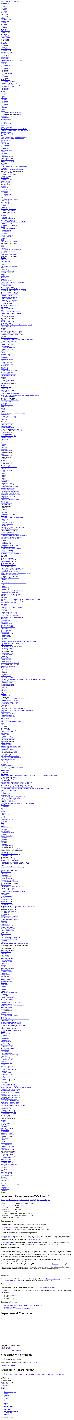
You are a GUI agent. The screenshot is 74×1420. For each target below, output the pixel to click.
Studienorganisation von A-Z (9, 612)
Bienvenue (4, 125)
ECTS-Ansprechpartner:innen (9, 1015)
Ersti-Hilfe (4, 604)
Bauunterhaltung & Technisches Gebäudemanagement (16, 325)
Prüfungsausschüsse (6, 645)
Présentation (4, 14)
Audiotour (4, 27)
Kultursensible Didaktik (7, 1157)
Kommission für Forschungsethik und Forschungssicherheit (18, 906)
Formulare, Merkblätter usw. (9, 326)
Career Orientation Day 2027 (9, 713)
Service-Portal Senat (6, 362)
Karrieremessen (5, 712)
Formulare (4, 669)
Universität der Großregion (8, 436)
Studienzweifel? (5, 635)
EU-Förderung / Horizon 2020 (9, 1103)
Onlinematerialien (6, 806)
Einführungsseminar (6, 1014)
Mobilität (3, 813)
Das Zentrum (4, 233)
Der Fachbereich (5, 80)
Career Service (5, 705)
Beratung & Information (7, 950)
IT (5, 1397)
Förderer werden (5, 687)
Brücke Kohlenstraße (7, 405)
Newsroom (4, 894)
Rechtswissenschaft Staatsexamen (10, 494)
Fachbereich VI (5, 145)
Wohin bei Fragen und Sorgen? (9, 602)
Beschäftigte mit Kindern (8, 220)
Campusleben (4, 447)
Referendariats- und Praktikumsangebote (12, 138)
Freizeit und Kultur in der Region (10, 1089)
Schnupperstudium (6, 542)
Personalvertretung (6, 194)
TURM (3, 352)
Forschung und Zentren (7, 86)
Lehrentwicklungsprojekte (8, 759)
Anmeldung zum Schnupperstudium (11, 553)
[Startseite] (10, 1)
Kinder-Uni (4, 507)
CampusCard (4, 774)
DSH (2, 240)
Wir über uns (4, 191)
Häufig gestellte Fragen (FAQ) (9, 1090)
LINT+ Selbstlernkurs (7, 1162)
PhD (2, 581)
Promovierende (5, 955)
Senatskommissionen (7, 364)
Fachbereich (4, 71)
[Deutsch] (4, 1177)
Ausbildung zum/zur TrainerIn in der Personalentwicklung (17, 787)
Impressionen (4, 47)
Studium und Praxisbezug (8, 716)
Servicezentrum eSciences (8, 228)
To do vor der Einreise (7, 1045)
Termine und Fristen (6, 1043)
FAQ (2, 584)
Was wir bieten (5, 315)
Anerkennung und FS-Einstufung (10, 85)
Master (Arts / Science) (7, 490)
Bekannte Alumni (6, 426)
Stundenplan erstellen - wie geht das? (11, 607)
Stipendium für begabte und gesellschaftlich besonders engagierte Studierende (23, 679)
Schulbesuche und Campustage (9, 534)
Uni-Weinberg (5, 44)
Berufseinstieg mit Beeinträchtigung (11, 721)
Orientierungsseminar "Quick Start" (11, 1002)
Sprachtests (4, 238)
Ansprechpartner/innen (7, 287)
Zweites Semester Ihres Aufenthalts (11, 1022)
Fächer (3, 94)
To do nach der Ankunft (7, 1046)
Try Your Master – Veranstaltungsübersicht (13, 699)
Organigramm (5, 21)
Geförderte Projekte (6, 432)
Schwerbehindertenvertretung (9, 199)
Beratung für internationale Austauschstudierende (15, 1019)
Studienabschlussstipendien (8, 1004)
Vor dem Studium (6, 261)
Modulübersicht (8, 1227)
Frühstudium (4, 525)
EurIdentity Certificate (7, 1128)
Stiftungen (4, 873)
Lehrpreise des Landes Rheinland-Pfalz (12, 757)
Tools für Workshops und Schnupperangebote (14, 535)
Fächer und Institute (6, 73)
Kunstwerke (4, 34)
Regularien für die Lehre (8, 739)
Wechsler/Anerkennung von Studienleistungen (14, 137)
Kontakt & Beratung (6, 878)
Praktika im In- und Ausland (15, 1280)
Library (6, 1393)
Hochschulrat (4, 365)
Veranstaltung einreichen (8, 514)
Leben (2, 808)
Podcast (3, 26)
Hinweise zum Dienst (7, 558)
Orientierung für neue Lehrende (10, 748)
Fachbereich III (5, 88)
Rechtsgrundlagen (6, 132)
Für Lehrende (4, 1126)
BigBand (3, 826)
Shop (5, 1400)
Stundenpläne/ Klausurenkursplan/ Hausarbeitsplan (15, 130)
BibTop (3, 408)
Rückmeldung (5, 632)
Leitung (3, 274)
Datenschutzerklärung (7, 1175)
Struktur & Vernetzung (7, 930)
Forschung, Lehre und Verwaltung (10, 1095)
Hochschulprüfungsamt (35, 1239)
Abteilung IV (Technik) (7, 316)
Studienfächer (5, 498)
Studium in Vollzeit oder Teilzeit (10, 499)
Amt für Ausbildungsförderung (9, 292)
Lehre (2, 723)
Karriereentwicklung (6, 961)
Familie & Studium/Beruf (8, 210)
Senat (2, 361)
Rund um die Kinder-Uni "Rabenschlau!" (12, 517)
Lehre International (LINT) (8, 1149)
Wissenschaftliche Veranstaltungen (10, 854)
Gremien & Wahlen (6, 354)
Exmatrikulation (5, 622)
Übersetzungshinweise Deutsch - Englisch (13, 1105)
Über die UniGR (5, 1115)
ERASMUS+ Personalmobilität (10, 1102)
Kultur (2, 823)
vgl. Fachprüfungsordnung (52, 1279)
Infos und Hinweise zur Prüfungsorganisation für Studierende (18, 641)
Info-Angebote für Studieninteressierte (11, 537)
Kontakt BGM (5, 178)
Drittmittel (3, 279)
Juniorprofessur (5, 974)
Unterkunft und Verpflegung (9, 1086)
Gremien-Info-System (7, 359)
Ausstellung (4, 29)
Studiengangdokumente (7, 744)
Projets (3, 1139)
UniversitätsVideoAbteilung (9, 251)
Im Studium (4, 116)
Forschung (4, 99)
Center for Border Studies (8, 1117)
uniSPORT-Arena (6, 403)
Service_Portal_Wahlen (7, 380)
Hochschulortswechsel (7, 625)
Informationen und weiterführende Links (12, 886)
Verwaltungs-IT (5, 346)
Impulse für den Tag (6, 176)
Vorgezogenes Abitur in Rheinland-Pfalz (12, 568)
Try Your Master (5, 695)
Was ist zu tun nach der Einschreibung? (12, 591)
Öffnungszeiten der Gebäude (9, 628)
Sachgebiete (4, 307)
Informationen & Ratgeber (8, 911)
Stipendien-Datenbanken (8, 681)
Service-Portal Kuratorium (8, 374)
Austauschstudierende (7, 1009)
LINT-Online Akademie (7, 1152)
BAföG (3, 135)
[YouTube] (7, 1418)
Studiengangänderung (7, 623)
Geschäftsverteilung (6, 52)
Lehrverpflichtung (6, 743)
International (4, 986)
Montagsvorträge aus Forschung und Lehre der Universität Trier (19, 803)
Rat (2, 935)
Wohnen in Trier (5, 1033)
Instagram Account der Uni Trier (10, 538)
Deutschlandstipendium (7, 427)
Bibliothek (4, 163)
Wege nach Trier (5, 994)
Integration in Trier (6, 1108)
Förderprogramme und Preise (9, 751)
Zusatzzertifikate (5, 501)
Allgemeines (4, 192)
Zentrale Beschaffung (7, 284)
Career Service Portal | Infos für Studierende (13, 708)
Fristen (3, 586)
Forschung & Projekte (7, 156)
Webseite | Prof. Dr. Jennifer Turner (11, 1350)
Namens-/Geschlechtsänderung (9, 615)
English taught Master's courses (10, 491)
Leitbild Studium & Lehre (8, 738)
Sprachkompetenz (6, 1161)
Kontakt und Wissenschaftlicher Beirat (12, 1092)
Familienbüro (4, 168)
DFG (2, 868)
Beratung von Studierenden (8, 1159)
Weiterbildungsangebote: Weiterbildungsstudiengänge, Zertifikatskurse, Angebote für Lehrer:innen (29, 775)
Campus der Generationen (8, 790)
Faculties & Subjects (10, 1392)
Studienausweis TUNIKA (8, 633)
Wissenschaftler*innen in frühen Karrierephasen (14, 943)
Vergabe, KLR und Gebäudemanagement (12, 282)
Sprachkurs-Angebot (7, 235)
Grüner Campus (5, 31)
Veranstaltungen (5, 984)
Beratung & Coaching (7, 259)
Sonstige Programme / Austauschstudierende (13, 583)
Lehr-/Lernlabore (5, 780)
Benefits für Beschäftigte (8, 308)
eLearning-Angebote (7, 917)
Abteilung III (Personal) (7, 302)
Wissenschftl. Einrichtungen (9, 266)
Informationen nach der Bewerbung (11, 1023)
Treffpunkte (4, 829)
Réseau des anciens (6, 419)
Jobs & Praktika (5, 831)
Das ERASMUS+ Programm (9, 1099)
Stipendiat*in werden (7, 689)
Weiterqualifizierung (6, 952)
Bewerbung (4, 555)
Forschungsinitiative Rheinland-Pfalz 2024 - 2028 (15, 862)
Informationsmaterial (6, 1107)
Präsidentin (4, 62)
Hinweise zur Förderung (8, 859)
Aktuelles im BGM (6, 173)
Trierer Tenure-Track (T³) (8, 929)
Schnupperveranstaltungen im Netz (11, 548)
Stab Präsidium (5, 54)
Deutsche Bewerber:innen (8, 565)
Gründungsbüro (5, 181)
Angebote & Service (6, 204)
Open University (5, 805)
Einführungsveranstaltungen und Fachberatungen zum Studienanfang (20, 599)
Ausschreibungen (6, 285)
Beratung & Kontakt (6, 1007)
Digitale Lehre (5, 734)
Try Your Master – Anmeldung (9, 700)
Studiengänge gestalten (7, 749)
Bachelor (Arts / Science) (8, 488)
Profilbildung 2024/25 (7, 19)
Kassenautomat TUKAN (8, 627)
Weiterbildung (5, 770)
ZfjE (2, 120)
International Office (6, 295)
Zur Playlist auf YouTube (8, 1365)
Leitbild (3, 18)
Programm (4, 512)
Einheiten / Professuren (7, 150)
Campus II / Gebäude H (7, 390)
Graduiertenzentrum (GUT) (8, 908)
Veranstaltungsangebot (7, 715)
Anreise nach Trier (6, 465)
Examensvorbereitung (7, 127)
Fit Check (3, 694)
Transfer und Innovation (7, 344)
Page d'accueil (5, 6)
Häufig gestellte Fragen (7, 134)
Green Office (4, 42)
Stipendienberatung (6, 682)
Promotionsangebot (6, 1053)
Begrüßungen (4, 597)
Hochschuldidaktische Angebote (10, 730)
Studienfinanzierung (6, 659)
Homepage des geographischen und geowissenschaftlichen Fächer (23, 1305)
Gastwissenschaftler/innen (8, 1066)
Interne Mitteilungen (6, 455)
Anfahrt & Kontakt (6, 462)
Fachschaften (4, 248)
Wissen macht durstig (7, 550)
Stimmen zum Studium (7, 423)
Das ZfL (3, 258)
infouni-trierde (5, 1385)
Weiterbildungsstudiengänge (9, 777)
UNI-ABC (4, 605)
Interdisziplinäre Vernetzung (9, 939)
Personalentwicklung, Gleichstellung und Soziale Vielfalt (17, 339)
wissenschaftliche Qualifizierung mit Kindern (13, 222)
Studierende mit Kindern (8, 218)
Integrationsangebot (6, 1041)
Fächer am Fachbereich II (8, 81)
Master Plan (4, 690)
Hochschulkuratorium (7, 372)
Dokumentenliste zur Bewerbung (10, 571)
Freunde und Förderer (7, 524)
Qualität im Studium (6, 630)
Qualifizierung (5, 726)
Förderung (4, 921)
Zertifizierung (4, 733)
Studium (3, 96)
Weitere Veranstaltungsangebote (10, 919)
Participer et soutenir (6, 1143)
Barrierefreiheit (5, 414)
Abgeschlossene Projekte (8, 396)
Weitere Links (5, 1130)
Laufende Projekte (6, 387)
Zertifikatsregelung (6, 1166)
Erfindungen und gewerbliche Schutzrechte (13, 891)
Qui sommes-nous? (6, 1144)
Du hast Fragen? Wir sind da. (9, 703)
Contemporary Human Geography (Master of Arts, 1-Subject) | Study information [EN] (25, 1200)
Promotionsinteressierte (7, 947)
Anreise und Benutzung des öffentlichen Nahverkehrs (16, 1087)
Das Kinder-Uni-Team (7, 522)
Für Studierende (5, 1125)
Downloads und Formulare (8, 124)
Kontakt (3, 227)
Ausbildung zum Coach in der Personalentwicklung (15, 785)
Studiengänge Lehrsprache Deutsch (11, 570)
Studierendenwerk (6, 437)
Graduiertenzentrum (6, 179)
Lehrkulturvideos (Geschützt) (9, 1164)
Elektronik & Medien (7, 323)
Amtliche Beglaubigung (7, 563)
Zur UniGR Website (6, 1133)
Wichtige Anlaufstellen (7, 160)
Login (2, 454)
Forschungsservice (6, 336)
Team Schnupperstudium (8, 552)
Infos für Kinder (5, 519)
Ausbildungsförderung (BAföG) (10, 663)
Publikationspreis (5, 924)
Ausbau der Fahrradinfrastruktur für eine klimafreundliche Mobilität (20, 395)
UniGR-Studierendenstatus (8, 1123)
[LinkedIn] (12, 1418)
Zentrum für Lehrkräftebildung (9, 254)
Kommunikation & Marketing (9, 338)
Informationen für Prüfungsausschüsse (11, 646)
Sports (6, 1398)
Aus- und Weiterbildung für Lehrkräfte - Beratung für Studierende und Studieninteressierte (26, 788)
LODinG (3, 865)
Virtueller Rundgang (6, 470)
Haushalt (3, 277)
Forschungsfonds (5, 852)
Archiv (3, 460)
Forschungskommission (7, 904)
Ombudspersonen (6, 885)
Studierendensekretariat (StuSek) (10, 297)
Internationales (5, 155)
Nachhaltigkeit (5, 39)
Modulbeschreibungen (9, 1242)
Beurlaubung (4, 619)
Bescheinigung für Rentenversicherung (12, 617)
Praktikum (4, 656)
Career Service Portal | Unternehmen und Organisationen (17, 710)
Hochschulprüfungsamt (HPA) (9, 294)
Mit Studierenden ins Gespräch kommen (12, 527)
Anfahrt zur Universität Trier (9, 467)
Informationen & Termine (8, 375)
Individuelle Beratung (7, 731)
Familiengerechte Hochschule (9, 225)
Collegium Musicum (6, 828)
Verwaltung (4, 267)
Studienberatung (5, 1040)
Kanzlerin (3, 63)
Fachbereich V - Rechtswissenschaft (11, 112)
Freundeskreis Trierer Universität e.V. (11, 429)
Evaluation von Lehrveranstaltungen (11, 746)
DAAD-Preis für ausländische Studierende (13, 1006)
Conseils (3, 834)
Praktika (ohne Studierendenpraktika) (11, 313)
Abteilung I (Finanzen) (7, 271)
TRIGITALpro (5, 762)
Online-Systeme (5, 793)
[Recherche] (18, 1184)
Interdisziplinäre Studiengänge (9, 486)
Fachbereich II (5, 76)
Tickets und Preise (6, 189)
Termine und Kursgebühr (8, 1084)
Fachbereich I (4, 68)
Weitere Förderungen (7, 927)
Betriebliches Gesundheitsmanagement (12, 169)
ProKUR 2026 (5, 143)
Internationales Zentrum (7, 1135)
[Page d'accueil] (5, 3)
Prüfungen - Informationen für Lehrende (12, 643)
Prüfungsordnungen (6, 648)
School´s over (5, 540)
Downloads (4, 1167)
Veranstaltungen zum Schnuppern (10, 545)
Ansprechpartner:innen (7, 1048)
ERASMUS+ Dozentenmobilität (10, 1100)
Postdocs (3, 965)
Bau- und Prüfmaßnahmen (8, 382)
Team (2, 942)
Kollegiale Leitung (6, 934)
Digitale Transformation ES (8, 765)
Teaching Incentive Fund (8, 754)
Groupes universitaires (7, 819)
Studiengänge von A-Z (7, 483)
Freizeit (3, 816)
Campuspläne (4, 468)
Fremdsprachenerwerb (7, 653)
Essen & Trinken (5, 814)
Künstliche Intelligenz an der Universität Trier (14, 166)
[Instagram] (10, 1418)
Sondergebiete (5, 276)
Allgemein (4, 93)
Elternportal (4, 516)
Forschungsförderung (7, 845)
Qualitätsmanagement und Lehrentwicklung (13, 767)
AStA (2, 246)
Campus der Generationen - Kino (10, 798)
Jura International (6, 119)
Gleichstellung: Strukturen (8, 209)
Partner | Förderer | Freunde (8, 416)
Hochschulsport (5, 183)
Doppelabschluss (5, 620)
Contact (3, 1387)
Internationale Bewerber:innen (9, 574)
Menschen (4, 449)
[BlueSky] (4, 1418)
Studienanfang (5, 587)
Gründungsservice (6, 893)
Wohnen (3, 811)
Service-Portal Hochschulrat (9, 370)
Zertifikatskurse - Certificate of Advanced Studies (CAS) (17, 782)
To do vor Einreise (6, 1072)
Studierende (4, 263)
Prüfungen (4, 75)
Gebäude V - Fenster (7, 401)
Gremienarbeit (5, 357)
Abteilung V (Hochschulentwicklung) (11, 331)
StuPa (2, 245)
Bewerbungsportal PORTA (8, 561)
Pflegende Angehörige (7, 223)
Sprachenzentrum (6, 230)
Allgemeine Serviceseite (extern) (10, 305)
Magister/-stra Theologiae (8, 496)
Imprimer (3, 1148)
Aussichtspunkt (5, 36)
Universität (4, 8)
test (2, 1170)
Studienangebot (5, 117)
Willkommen (4, 1138)
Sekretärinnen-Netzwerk (8, 347)
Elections (3, 377)
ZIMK (2, 165)
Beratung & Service (6, 836)
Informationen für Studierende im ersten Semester (18, 1309)
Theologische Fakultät (7, 158)
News (2, 441)
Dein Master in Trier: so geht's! (9, 702)
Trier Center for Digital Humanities (11, 249)
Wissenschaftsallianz (6, 434)
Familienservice (5, 217)
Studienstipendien (6, 676)
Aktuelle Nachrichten (7, 1131)
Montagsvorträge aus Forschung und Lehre (13, 796)
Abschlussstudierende (7, 999)
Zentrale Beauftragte (6, 253)
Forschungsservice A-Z (7, 880)
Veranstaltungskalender (7, 450)
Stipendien (4, 671)
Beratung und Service (7, 769)
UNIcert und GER (6, 236)
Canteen (6, 1395)
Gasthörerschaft (5, 795)
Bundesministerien (6, 872)
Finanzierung (4, 953)
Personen (3, 122)
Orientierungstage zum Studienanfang (11, 594)
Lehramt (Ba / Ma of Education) (10, 493)
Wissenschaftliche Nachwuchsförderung (12, 867)
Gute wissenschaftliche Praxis (9, 881)
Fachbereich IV (5, 101)
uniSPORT (4, 392)
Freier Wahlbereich (6, 503)
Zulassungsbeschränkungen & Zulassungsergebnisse (16, 573)
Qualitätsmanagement (7, 343)
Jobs (2, 310)
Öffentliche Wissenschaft (8, 800)
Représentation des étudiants (9, 241)
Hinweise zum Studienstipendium (10, 860)
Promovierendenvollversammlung (10, 937)
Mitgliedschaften (5, 439)
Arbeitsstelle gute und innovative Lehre (12, 334)
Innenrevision (4, 58)
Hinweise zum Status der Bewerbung (11, 560)
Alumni (3, 111)
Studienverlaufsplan (10, 1229)
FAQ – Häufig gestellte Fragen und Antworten (14, 1025)
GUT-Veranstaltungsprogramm (9, 916)
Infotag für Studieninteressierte (9, 529)
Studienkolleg (5, 579)
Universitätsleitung (6, 49)
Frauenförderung (5, 207)
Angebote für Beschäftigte (8, 174)
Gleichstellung (5, 200)
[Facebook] (2, 1418)
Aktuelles (3, 91)
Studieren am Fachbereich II (9, 83)
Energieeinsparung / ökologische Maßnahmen (14, 413)
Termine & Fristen (6, 636)
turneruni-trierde (5, 1348)
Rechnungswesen (6, 280)
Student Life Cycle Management (10, 300)
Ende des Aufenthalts (7, 1020)
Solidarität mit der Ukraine (8, 997)
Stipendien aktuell (6, 674)
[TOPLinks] (4, 369)
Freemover (4, 1035)
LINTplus (3, 764)
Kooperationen (5, 940)
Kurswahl (3, 1017)
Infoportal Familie (6, 214)
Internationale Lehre (6, 736)
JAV (2, 197)
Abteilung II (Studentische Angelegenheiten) (13, 289)
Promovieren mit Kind (7, 925)
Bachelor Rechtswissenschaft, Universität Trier (14, 129)
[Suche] (1, 1182)
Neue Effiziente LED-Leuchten (10, 393)
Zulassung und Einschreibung (9, 1054)
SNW (2, 351)
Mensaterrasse (5, 406)
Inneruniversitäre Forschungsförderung (12, 849)
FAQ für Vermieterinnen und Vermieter (12, 1030)
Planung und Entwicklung (8, 341)
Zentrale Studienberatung (8, 298)
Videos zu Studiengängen (8, 532)
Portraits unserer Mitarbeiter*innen (10, 312)
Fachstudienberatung (10, 1307)
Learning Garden (5, 37)
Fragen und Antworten (7, 1146)
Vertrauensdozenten (6, 903)
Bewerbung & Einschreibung (9, 992)
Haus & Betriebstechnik (7, 321)
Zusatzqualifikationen (7, 650)
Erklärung (3, 458)
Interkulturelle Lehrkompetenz (9, 1156)
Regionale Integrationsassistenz (9, 1027)
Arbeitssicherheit (5, 57)
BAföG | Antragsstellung (8, 666)
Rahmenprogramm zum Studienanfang (12, 601)
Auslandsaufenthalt (6, 654)
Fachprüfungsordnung (9, 1236)
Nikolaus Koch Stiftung (7, 855)
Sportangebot (4, 187)
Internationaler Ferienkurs (8, 1079)
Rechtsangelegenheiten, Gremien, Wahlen (13, 60)
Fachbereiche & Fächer (7, 65)
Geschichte (4, 22)
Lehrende (3, 264)
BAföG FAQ (4, 667)
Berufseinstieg (5, 718)
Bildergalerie (4, 511)
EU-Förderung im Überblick (9, 870)
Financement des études (7, 832)
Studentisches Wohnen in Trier (9, 592)
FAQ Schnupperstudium (8, 547)
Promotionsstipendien (7, 677)
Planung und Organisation (8, 1069)
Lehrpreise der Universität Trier (10, 756)
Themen (3, 409)
